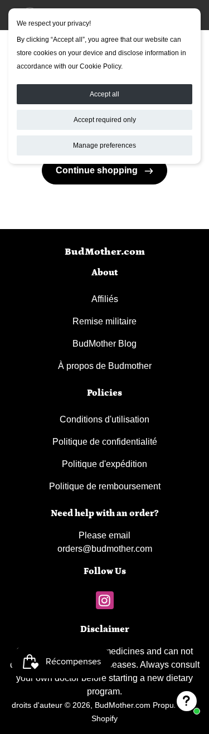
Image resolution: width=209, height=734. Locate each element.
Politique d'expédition (104, 464)
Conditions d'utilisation (104, 419)
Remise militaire (104, 321)
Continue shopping (98, 170)
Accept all (104, 94)
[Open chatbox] (186, 701)
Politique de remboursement (105, 486)
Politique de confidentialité (104, 441)
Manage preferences (104, 145)
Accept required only (105, 120)
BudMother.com (105, 251)
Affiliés (104, 299)
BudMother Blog (104, 343)
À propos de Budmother (105, 366)
